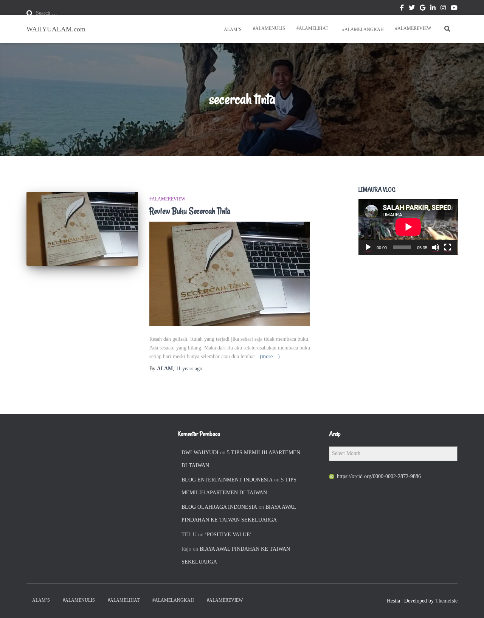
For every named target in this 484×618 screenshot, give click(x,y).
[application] (408, 227)
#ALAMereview (413, 28)
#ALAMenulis (269, 28)
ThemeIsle (446, 601)
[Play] (368, 247)
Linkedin (433, 8)
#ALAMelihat (312, 28)
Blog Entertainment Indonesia (227, 480)
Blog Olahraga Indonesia (219, 507)
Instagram (443, 8)
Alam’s (232, 29)
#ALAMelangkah (362, 29)
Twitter (412, 8)
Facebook (402, 8)
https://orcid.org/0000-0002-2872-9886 (379, 476)
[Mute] (435, 247)
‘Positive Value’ (228, 534)
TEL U (189, 534)
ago (189, 368)
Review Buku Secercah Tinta (189, 211)
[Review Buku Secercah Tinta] (82, 229)
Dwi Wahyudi (200, 452)
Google (422, 8)
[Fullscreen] (447, 247)
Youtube (454, 8)
